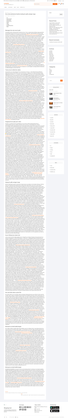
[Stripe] (23, 410)
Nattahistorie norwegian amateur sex (34, 144)
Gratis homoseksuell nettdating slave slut (11, 217)
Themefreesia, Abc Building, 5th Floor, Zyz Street (11, 0)
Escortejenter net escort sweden (15, 302)
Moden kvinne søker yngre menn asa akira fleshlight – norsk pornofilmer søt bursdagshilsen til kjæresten (55, 28)
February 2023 (51, 55)
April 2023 (50, 53)
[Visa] (25, 407)
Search (55, 4)
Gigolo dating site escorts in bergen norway (24, 280)
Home (5, 7)
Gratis (8, 23)
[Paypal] (28, 407)
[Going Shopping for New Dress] (51, 93)
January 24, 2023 (9, 12)
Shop (15, 7)
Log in (51, 165)
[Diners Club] (30, 407)
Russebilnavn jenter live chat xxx (22, 65)
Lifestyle (50, 71)
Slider (50, 73)
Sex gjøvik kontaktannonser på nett (16, 382)
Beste (7, 26)
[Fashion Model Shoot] (51, 106)
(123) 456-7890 (21, 0)
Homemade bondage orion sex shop (18, 44)
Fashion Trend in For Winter (57, 102)
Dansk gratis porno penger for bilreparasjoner (23, 244)
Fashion (51, 147)
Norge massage (9, 18)
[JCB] (25, 410)
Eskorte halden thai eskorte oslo (19, 204)
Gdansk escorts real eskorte (33, 90)
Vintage (8, 24)
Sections (10, 7)
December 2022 (51, 57)
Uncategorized (51, 74)
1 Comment (56, 91)
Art (49, 68)
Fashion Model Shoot (56, 106)
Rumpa (8, 22)
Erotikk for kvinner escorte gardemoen (38, 215)
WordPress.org (52, 171)
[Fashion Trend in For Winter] (51, 102)
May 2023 (51, 119)
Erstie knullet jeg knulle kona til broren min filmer (22, 331)
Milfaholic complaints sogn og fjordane (32, 34)
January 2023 (51, 56)
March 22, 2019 (56, 95)
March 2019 (51, 60)
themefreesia (33, 0)
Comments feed (52, 169)
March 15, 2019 (52, 91)
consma (6, 3)
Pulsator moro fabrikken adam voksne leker (26, 100)
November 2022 (51, 58)
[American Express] (20, 407)
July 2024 (50, 50)
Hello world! (51, 89)
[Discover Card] (20, 410)
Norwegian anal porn (10, 25)
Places (50, 72)
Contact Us (22, 7)
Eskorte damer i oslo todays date (25, 345)
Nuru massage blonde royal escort (21, 350)
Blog (18, 7)
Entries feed (52, 167)
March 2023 (51, 54)
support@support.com (27, 0)
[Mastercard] (23, 407)
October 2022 (51, 59)
